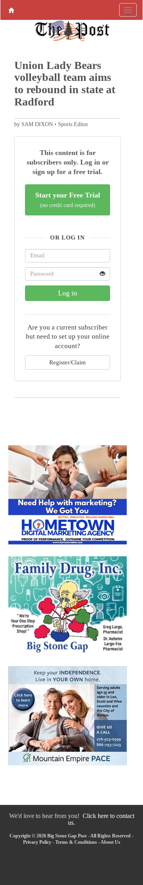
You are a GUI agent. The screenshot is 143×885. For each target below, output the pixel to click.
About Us (110, 842)
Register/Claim (67, 362)
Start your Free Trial (67, 199)
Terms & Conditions (76, 842)
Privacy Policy (37, 842)
